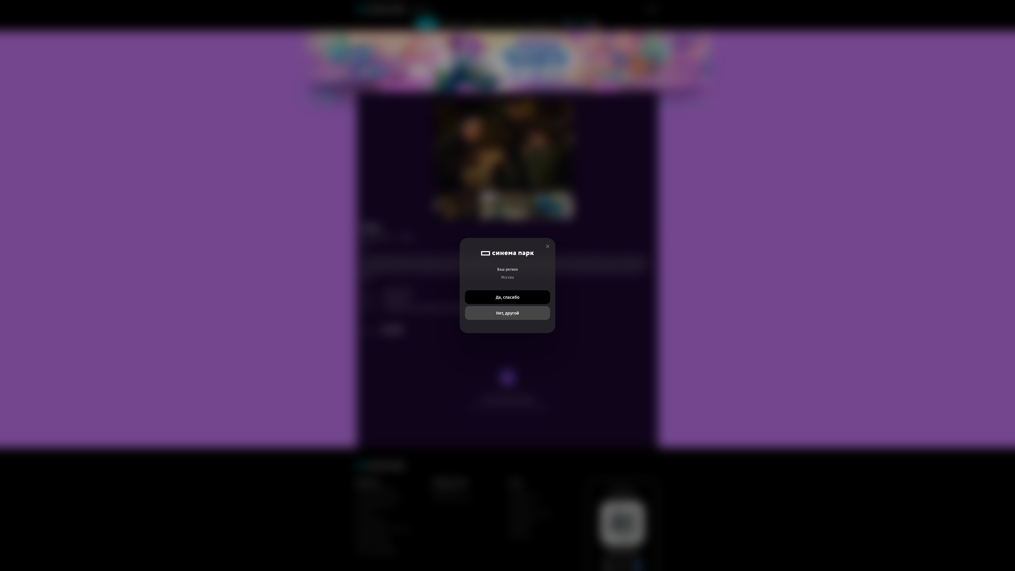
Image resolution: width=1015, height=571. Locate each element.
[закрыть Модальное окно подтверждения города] (547, 246)
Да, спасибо (507, 297)
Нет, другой (507, 313)
